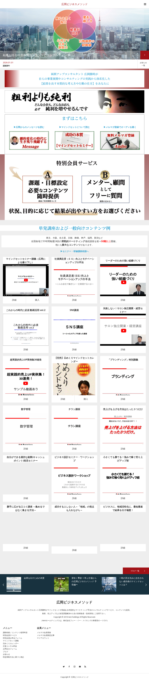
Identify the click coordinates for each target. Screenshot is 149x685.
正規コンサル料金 (10, 646)
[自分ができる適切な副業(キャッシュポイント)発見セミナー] (25, 480)
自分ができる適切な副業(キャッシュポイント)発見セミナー (26, 458)
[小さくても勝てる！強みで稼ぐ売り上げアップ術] (123, 480)
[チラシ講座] (74, 431)
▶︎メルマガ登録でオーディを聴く (120, 127)
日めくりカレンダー (11, 643)
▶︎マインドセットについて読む (74, 127)
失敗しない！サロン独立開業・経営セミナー (123, 310)
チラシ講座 (74, 409)
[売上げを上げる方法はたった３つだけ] (123, 431)
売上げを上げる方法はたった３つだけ (123, 409)
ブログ (5, 651)
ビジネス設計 (121, 325)
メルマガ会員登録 (44, 632)
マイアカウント (43, 638)
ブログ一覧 (135, 571)
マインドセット (26, 276)
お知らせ (6, 654)
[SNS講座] (74, 331)
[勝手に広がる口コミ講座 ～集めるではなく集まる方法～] (25, 530)
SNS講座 (74, 310)
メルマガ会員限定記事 (45, 635)
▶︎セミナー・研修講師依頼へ (74, 251)
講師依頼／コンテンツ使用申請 (15, 632)
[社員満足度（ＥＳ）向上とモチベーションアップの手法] (74, 282)
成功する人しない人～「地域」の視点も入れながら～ (74, 508)
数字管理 (25, 409)
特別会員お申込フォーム (12, 638)
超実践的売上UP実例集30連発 (25, 359)
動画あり (35, 276)
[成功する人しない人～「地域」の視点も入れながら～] (74, 531)
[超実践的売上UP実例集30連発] (25, 381)
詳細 (14, 299)
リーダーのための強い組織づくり (122, 260)
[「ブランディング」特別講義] (123, 381)
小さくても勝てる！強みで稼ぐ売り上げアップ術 (123, 458)
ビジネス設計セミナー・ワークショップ (74, 458)
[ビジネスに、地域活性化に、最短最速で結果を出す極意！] (123, 530)
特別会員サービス (10, 635)
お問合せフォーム (10, 649)
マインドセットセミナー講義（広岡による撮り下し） (26, 260)
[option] (68, 64)
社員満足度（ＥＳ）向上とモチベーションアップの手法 (74, 260)
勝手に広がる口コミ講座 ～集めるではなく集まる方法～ (26, 508)
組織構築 (78, 276)
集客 (21, 325)
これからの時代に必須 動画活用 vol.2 (25, 310)
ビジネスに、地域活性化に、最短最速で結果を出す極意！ (123, 508)
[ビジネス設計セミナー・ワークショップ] (74, 480)
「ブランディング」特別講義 (123, 359)
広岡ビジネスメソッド (74, 4)
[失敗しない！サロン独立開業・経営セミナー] (123, 331)
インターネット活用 (31, 325)
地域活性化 (84, 525)
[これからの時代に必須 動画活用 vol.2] (25, 331)
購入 (37, 299)
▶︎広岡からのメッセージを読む (29, 127)
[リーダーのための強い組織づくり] (123, 282)
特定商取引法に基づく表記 (13, 657)
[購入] (30, 282)
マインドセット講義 (11, 640)
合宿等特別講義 (127, 375)
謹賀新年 (6, 65)
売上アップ (27, 375)
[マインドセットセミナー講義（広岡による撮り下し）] (21, 282)
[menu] (145, 4)
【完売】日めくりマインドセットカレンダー (74, 359)
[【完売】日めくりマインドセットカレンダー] (70, 381)
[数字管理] (25, 431)
